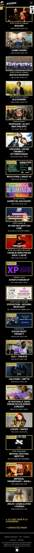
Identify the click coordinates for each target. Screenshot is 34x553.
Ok (17, 550)
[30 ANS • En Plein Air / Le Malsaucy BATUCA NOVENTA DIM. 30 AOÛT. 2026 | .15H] (19, 63)
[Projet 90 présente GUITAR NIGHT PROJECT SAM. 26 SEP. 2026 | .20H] (19, 320)
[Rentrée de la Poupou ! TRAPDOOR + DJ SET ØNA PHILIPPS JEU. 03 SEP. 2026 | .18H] (19, 112)
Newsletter (21, 540)
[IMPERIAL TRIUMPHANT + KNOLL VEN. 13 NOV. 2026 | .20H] (19, 469)
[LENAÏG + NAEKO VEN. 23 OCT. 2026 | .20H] (19, 419)
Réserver (12, 107)
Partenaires (26, 537)
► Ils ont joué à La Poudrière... (17, 520)
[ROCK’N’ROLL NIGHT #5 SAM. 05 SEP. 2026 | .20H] (19, 167)
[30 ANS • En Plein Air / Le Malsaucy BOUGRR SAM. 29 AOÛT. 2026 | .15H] (19, 14)
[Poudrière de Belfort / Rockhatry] (2, 3)
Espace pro (13, 540)
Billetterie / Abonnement (11, 537)
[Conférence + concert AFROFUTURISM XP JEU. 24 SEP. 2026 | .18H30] (19, 268)
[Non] (32, 547)
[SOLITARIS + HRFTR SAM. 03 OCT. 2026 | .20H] (19, 369)
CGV (20, 537)
